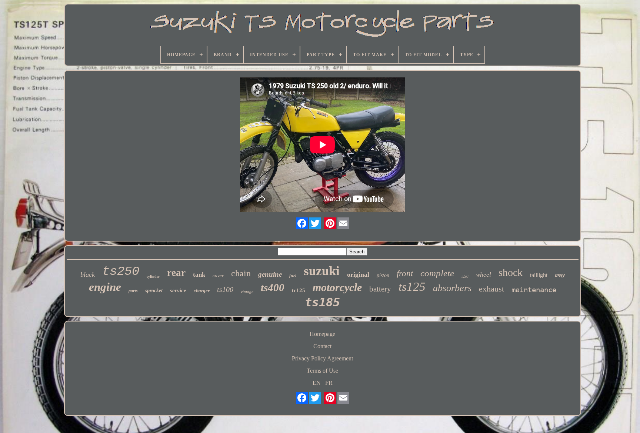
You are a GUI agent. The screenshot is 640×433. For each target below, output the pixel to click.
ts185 (322, 302)
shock (511, 272)
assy (560, 275)
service (178, 290)
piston (383, 275)
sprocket (154, 290)
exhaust (491, 288)
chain (241, 273)
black (87, 274)
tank (199, 274)
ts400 (272, 287)
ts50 (465, 276)
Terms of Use (322, 370)
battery (380, 288)
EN (317, 383)
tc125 (298, 290)
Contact (322, 346)
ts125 (412, 286)
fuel (292, 275)
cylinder (153, 276)
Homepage (322, 334)
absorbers (452, 288)
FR (329, 383)
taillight (538, 275)
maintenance (533, 290)
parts (133, 290)
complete (437, 273)
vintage (247, 291)
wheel (483, 274)
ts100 (225, 289)
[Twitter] (315, 223)
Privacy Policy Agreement (322, 358)
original (358, 274)
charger (202, 290)
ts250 (120, 271)
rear (176, 272)
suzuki (322, 271)
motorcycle (337, 287)
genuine (270, 274)
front (405, 273)
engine (105, 286)
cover (218, 275)
